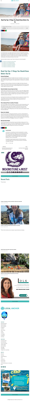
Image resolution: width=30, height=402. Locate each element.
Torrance (2, 328)
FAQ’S (2, 357)
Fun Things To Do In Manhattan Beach (8, 62)
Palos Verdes (3, 330)
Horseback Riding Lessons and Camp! (8, 390)
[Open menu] (28, 0)
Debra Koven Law (4, 297)
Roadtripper (25, 77)
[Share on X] (3, 30)
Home (15, 16)
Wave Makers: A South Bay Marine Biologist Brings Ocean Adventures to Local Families (10, 225)
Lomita (2, 331)
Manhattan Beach (4, 323)
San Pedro (2, 336)
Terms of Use (3, 361)
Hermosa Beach (3, 326)
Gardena (2, 332)
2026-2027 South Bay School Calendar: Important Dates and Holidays (8, 249)
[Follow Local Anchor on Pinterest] (12, 143)
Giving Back (3, 348)
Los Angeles (3, 334)
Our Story (2, 355)
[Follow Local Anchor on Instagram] (9, 143)
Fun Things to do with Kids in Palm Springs (9, 61)
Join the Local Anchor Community (6, 363)
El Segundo (2, 327)
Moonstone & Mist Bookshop (6, 172)
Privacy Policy (3, 360)
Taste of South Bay (4, 343)
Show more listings (15, 176)
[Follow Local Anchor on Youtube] (11, 143)
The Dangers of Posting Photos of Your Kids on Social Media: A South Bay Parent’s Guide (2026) (11, 201)
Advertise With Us (4, 356)
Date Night (2, 347)
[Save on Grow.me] (7, 30)
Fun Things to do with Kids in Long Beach (8, 64)
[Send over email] (6, 30)
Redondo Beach (3, 324)
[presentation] (15, 190)
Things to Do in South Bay (5, 349)
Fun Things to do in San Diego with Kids (8, 63)
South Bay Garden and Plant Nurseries (23, 148)
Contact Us (3, 359)
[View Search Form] (1, 0)
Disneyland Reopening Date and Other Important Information (7, 148)
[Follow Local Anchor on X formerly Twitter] (8, 143)
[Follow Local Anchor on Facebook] (6, 143)
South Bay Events (3, 340)
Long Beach (3, 335)
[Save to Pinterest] (4, 30)
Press (2, 364)
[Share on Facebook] (1, 30)
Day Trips (15, 18)
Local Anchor (13, 23)
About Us (2, 353)
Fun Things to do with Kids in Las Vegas (8, 66)
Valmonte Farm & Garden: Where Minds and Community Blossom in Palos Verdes (9, 273)
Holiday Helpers (3, 344)
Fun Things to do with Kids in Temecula (8, 65)
